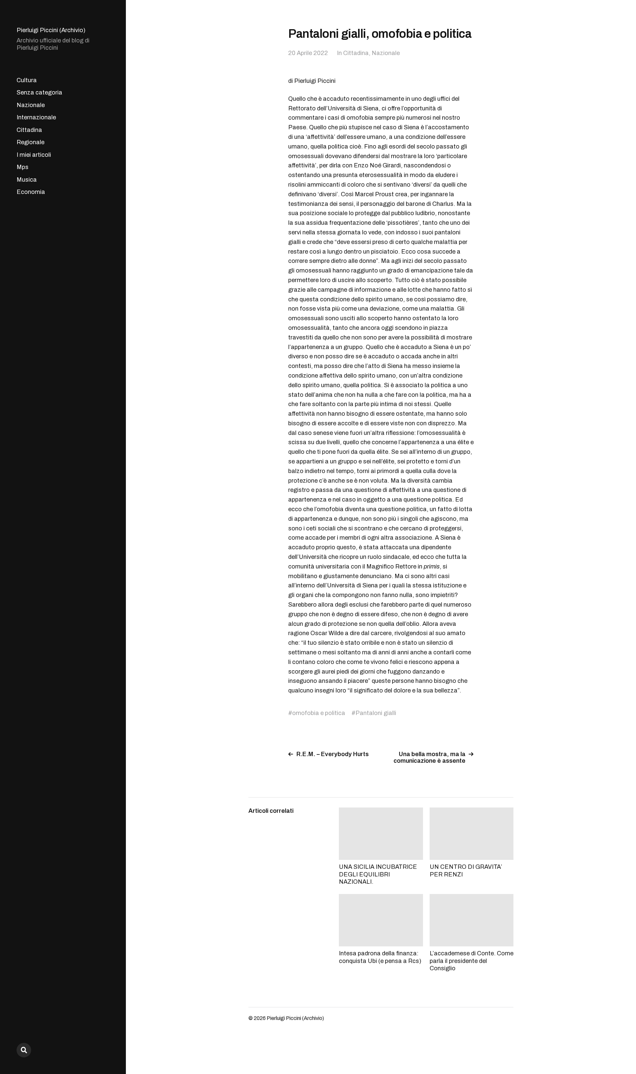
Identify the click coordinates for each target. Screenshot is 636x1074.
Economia (31, 192)
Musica (27, 179)
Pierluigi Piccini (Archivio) (51, 30)
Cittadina (29, 130)
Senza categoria (39, 92)
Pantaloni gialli (375, 713)
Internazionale (36, 117)
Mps (22, 167)
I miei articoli (34, 154)
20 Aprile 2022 (308, 53)
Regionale (30, 142)
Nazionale (31, 105)
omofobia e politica (318, 713)
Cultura (27, 80)
